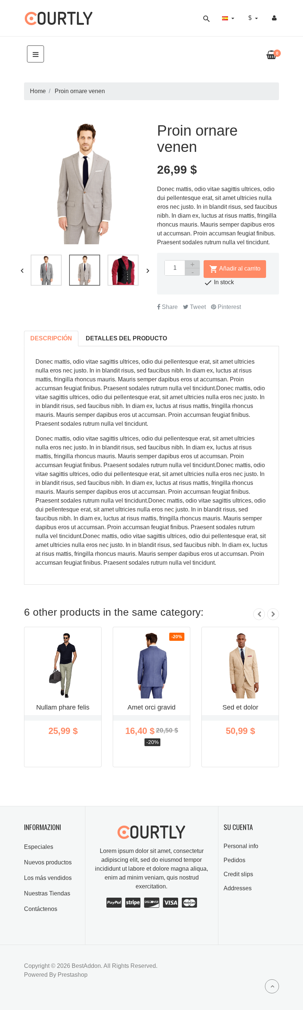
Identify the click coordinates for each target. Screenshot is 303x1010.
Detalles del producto (126, 338)
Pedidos (234, 860)
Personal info (241, 846)
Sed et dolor (240, 707)
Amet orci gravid (151, 707)
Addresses (238, 888)
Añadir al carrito (235, 269)
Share (169, 307)
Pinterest (228, 307)
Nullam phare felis (62, 707)
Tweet (197, 307)
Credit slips (238, 874)
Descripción (51, 338)
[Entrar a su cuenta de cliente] (274, 18)
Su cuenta (238, 827)
